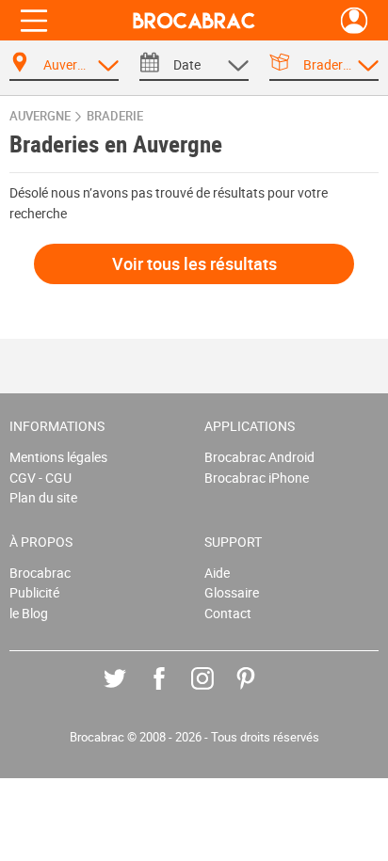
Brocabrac (40, 573)
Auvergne (40, 116)
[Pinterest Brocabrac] (259, 692)
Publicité (34, 592)
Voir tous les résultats (194, 263)
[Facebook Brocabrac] (172, 692)
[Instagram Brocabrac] (216, 692)
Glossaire (231, 592)
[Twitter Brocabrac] (128, 692)
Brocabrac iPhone (256, 477)
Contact (227, 613)
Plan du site (43, 497)
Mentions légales (58, 457)
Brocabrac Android (259, 457)
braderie (115, 116)
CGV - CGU (40, 477)
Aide (217, 573)
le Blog (28, 613)
